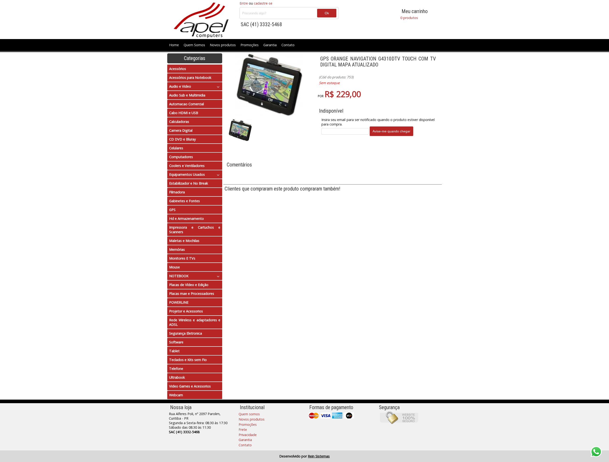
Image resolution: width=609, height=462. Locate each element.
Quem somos (249, 414)
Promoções (250, 45)
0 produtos (409, 17)
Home (174, 45)
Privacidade (248, 434)
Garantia (270, 45)
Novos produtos (223, 45)
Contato (288, 45)
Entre (244, 3)
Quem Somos (194, 45)
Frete (243, 429)
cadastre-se (263, 3)
